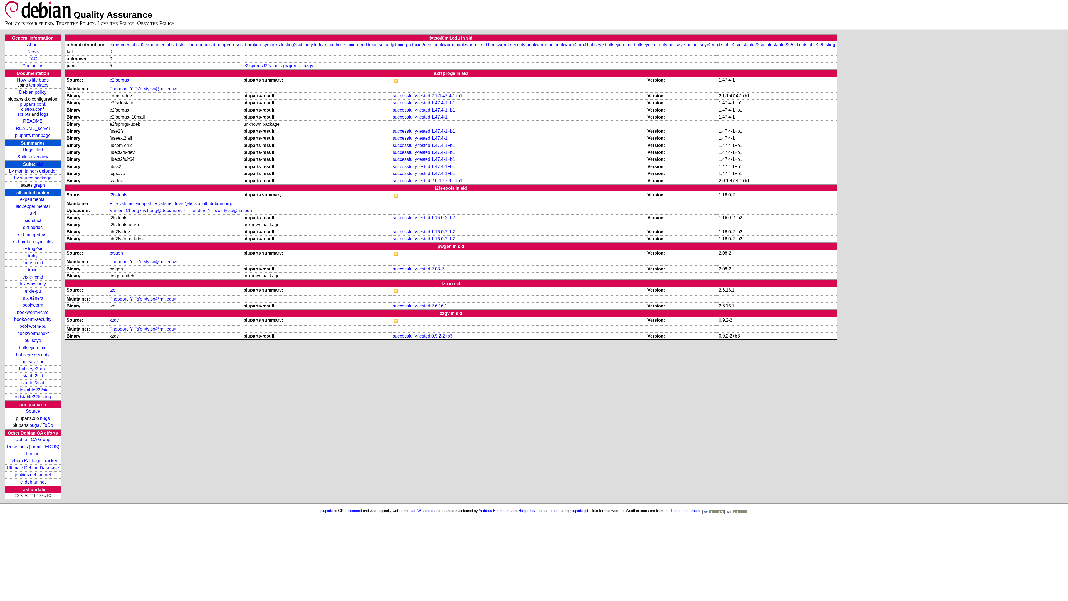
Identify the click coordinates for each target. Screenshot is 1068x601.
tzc (300, 65)
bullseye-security (33, 354)
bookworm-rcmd (33, 312)
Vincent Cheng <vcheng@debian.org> (147, 210)
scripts (24, 114)
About (33, 44)
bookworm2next (33, 333)
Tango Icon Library (685, 511)
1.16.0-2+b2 (443, 217)
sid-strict (33, 220)
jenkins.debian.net (33, 474)
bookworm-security (32, 319)
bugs (45, 418)
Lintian (32, 453)
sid (39, 164)
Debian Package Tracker (32, 460)
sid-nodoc (33, 227)
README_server (33, 128)
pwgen (289, 65)
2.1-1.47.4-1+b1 (447, 95)
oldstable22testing (33, 397)
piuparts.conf (32, 104)
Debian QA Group (32, 439)
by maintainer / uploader (33, 171)
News (33, 51)
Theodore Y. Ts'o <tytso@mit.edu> (143, 89)
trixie (33, 269)
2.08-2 (437, 269)
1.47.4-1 (439, 117)
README (33, 121)
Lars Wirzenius (421, 511)
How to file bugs (33, 80)
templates (38, 85)
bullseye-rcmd (33, 347)
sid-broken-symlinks (33, 241)
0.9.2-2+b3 (442, 336)
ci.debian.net (33, 482)
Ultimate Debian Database (33, 467)
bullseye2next (33, 368)
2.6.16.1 (439, 306)
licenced (355, 511)
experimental (33, 199)
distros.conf (32, 109)
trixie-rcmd (33, 277)
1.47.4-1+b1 (443, 102)
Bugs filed (33, 149)
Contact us (32, 65)
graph (39, 185)
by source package (32, 178)
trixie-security (33, 284)
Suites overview (33, 156)
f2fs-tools (273, 65)
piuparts (326, 511)
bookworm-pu (32, 326)
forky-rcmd (33, 262)
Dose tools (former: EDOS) (33, 446)
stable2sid (33, 375)
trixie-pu (33, 291)
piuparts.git (579, 511)
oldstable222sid (33, 390)
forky (33, 255)
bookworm (33, 305)
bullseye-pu (32, 361)
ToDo (48, 425)
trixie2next (33, 298)
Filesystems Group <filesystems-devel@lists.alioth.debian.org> (171, 203)
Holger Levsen (530, 511)
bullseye (32, 340)
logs (44, 114)
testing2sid (33, 248)
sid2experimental (33, 206)
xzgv (308, 65)
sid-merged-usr (33, 234)
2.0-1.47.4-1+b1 (447, 180)
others (555, 511)
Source (33, 411)
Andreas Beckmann (494, 511)
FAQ (32, 58)
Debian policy (32, 92)
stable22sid (32, 382)
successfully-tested (411, 95)
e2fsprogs (253, 65)
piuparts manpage (33, 135)
